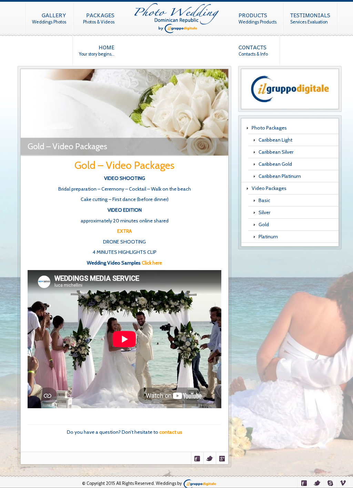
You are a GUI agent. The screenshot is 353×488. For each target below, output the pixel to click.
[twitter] (317, 483)
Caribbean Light (275, 140)
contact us (170, 432)
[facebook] (303, 483)
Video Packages (269, 188)
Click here (152, 263)
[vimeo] (343, 483)
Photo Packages (269, 128)
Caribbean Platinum (280, 176)
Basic (264, 200)
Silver (264, 212)
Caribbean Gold (275, 164)
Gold (264, 224)
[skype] (330, 483)
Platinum (268, 236)
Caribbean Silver (276, 152)
